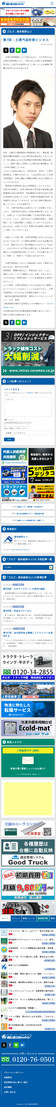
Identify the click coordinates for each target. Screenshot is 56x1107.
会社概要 (8, 1087)
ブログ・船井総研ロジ (19, 31)
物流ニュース (29, 918)
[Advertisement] (24, 798)
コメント (16, 918)
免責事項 (8, 1077)
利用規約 (29, 393)
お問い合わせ (10, 1092)
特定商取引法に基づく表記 (15, 1082)
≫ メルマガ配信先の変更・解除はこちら (28, 774)
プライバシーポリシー (14, 1072)
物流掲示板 (43, 918)
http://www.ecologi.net (20, 550)
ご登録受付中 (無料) (28, 750)
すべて (5, 918)
